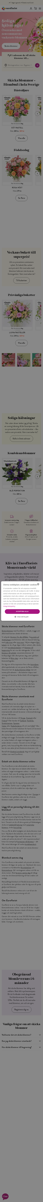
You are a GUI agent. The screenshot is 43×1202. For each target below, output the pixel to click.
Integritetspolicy (9, 606)
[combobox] (38, 584)
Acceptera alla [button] (22, 611)
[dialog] (21, 601)
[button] (21, 616)
